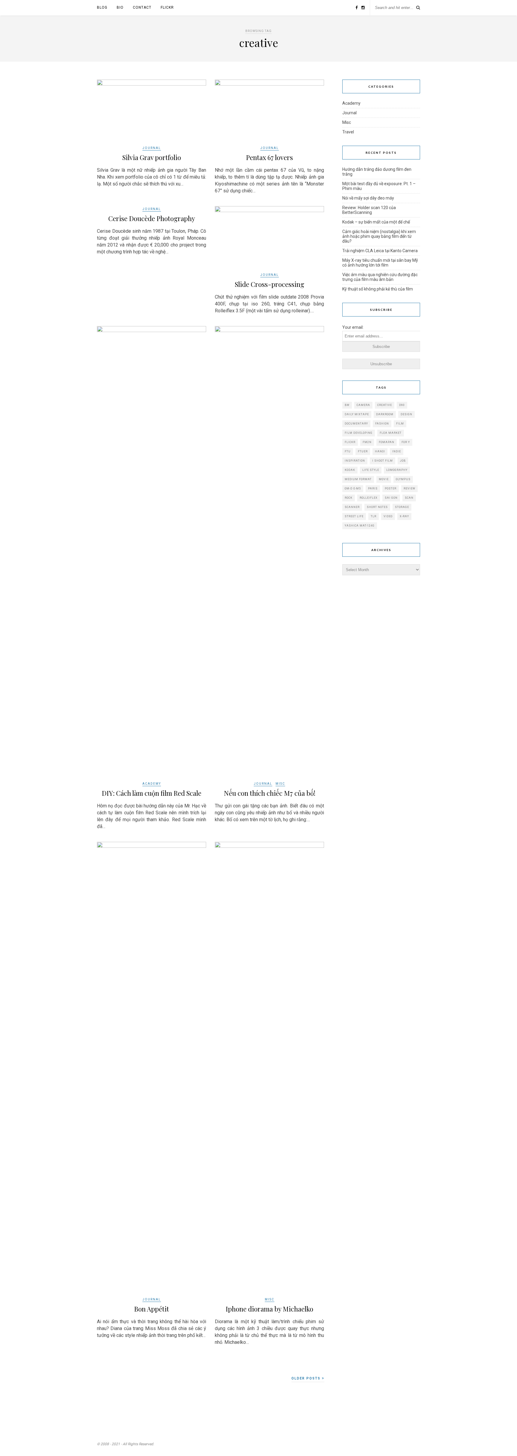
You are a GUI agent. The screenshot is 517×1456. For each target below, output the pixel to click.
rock (348, 497)
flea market (391, 432)
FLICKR (167, 7)
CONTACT (142, 7)
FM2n (367, 442)
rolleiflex (369, 497)
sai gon (391, 497)
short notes (377, 507)
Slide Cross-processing (269, 284)
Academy (151, 783)
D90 (402, 405)
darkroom (384, 414)
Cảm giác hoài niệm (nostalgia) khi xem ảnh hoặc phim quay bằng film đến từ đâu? (379, 236)
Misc (280, 783)
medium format (358, 479)
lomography (396, 469)
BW (347, 405)
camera (363, 405)
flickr (350, 442)
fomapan (386, 442)
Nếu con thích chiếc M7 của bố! (269, 793)
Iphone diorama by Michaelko (269, 1308)
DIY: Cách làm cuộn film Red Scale (151, 793)
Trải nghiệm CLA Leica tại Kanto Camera (380, 250)
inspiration (355, 460)
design (406, 414)
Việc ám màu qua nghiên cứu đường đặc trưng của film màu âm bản (380, 277)
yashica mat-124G (360, 525)
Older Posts (306, 1378)
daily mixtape (357, 414)
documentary (356, 423)
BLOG (102, 7)
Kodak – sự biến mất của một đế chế (376, 222)
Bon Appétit (151, 1308)
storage (402, 507)
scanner (352, 507)
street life (354, 516)
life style (370, 469)
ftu (348, 451)
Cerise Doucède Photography (151, 218)
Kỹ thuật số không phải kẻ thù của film (377, 289)
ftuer (363, 451)
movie (384, 479)
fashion (382, 423)
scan (409, 497)
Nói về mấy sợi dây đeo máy (368, 198)
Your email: (353, 327)
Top (503, 1442)
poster (390, 488)
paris (373, 488)
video (388, 516)
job (403, 460)
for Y (406, 442)
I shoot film (382, 460)
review (409, 488)
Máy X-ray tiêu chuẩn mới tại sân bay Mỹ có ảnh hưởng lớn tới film (380, 262)
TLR (373, 516)
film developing (358, 432)
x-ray (404, 516)
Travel (348, 132)
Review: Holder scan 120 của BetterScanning (369, 210)
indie (396, 451)
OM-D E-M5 (353, 488)
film (400, 423)
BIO (120, 7)
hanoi (380, 451)
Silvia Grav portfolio (151, 157)
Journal (151, 148)
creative (384, 405)
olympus (403, 479)
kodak (350, 469)
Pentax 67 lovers (269, 157)
